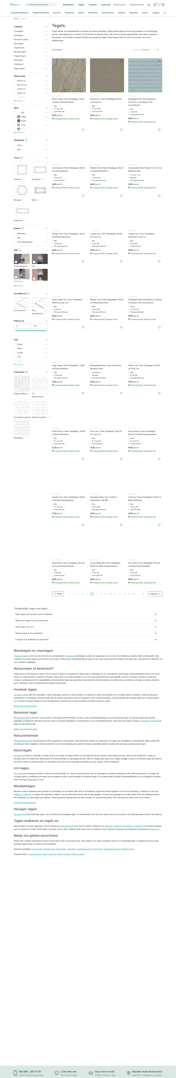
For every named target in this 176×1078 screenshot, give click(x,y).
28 (143, 594)
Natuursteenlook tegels (23, 741)
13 (124, 594)
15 (134, 594)
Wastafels (133, 12)
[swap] (83, 61)
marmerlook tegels (84, 849)
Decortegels (19, 755)
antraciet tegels (49, 849)
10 (111, 594)
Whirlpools (92, 12)
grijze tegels (61, 849)
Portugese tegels (127, 849)
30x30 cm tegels (49, 854)
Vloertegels (19, 656)
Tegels (81, 4)
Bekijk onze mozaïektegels (25, 803)
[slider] (15, 331)
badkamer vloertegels (134, 826)
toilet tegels (154, 829)
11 (115, 594)
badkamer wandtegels (22, 794)
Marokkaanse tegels (112, 849)
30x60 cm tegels (63, 854)
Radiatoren (69, 12)
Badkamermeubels (41, 12)
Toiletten (93, 4)
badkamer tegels (66, 826)
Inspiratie (105, 4)
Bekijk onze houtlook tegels (25, 706)
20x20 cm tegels (34, 854)
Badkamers (68, 4)
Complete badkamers (19, 12)
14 (129, 594)
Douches (57, 12)
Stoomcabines (108, 12)
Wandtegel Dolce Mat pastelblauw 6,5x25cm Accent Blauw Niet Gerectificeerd (142, 102)
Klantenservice (137, 4)
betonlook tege (23, 718)
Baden (81, 12)
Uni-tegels (18, 773)
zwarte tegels (37, 849)
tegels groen (98, 849)
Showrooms (119, 4)
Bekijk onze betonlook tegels (25, 729)
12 (120, 594)
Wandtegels (70, 656)
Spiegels (156, 12)
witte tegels (71, 849)
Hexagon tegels (20, 814)
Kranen (145, 12)
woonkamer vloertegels (148, 721)
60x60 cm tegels (77, 854)
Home (16, 19)
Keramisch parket (21, 695)
